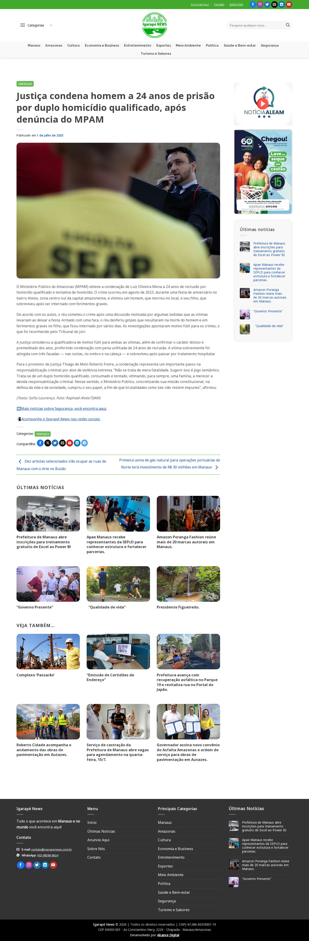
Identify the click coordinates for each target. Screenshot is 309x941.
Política (212, 45)
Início (92, 822)
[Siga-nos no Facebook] (253, 4)
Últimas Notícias (101, 831)
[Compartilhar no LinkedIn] (77, 443)
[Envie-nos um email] (274, 4)
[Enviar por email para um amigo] (62, 443)
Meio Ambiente (188, 45)
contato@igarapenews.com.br (51, 849)
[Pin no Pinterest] (69, 443)
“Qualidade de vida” (106, 607)
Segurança (270, 45)
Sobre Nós (236, 4)
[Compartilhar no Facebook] (40, 443)
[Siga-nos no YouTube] (289, 4)
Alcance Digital (168, 935)
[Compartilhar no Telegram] (84, 443)
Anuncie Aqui (200, 4)
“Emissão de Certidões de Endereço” (110, 677)
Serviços (25, 84)
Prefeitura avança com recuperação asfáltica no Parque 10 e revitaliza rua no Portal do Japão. (187, 682)
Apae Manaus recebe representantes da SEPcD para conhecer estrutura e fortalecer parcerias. (116, 544)
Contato (219, 4)
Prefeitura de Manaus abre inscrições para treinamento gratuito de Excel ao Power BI (44, 542)
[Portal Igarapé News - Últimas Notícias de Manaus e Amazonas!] (154, 25)
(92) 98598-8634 (47, 855)
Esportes (163, 45)
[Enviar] (288, 25)
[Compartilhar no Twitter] (55, 443)
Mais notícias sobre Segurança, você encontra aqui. (64, 408)
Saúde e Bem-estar (240, 45)
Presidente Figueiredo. (178, 607)
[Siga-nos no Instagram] (260, 4)
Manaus (34, 45)
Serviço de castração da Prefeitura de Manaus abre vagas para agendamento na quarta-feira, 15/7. (118, 752)
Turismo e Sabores (156, 53)
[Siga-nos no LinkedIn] (281, 4)
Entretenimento (137, 45)
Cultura (73, 45)
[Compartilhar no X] (47, 443)
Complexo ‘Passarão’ (36, 674)
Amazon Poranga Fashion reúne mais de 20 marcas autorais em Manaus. (186, 542)
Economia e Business (102, 45)
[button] (36, 25)
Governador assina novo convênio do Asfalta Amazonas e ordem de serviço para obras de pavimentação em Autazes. (188, 752)
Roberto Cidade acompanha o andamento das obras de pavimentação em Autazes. (44, 749)
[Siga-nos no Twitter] (267, 4)
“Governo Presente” (35, 607)
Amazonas (53, 45)
